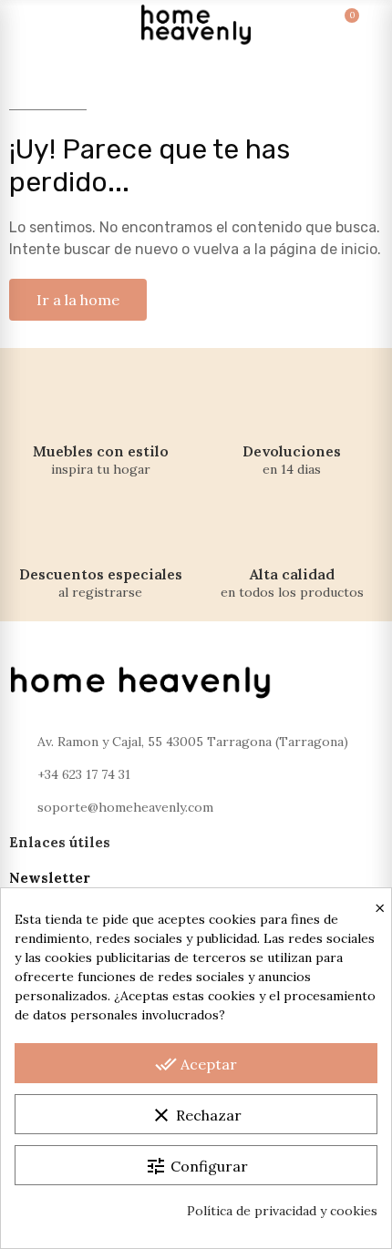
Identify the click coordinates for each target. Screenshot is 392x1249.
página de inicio (323, 249)
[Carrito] (333, 24)
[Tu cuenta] (366, 24)
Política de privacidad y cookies (282, 1211)
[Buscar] (58, 24)
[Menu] (25, 24)
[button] (78, 300)
